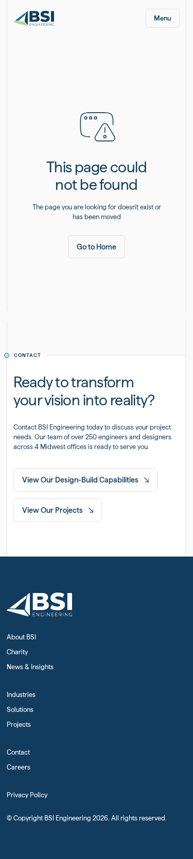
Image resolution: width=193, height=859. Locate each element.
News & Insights (30, 667)
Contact (18, 752)
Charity (17, 652)
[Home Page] (34, 18)
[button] (163, 18)
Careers (18, 767)
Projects (19, 724)
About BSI (21, 637)
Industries (21, 695)
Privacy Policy (27, 795)
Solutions (20, 709)
